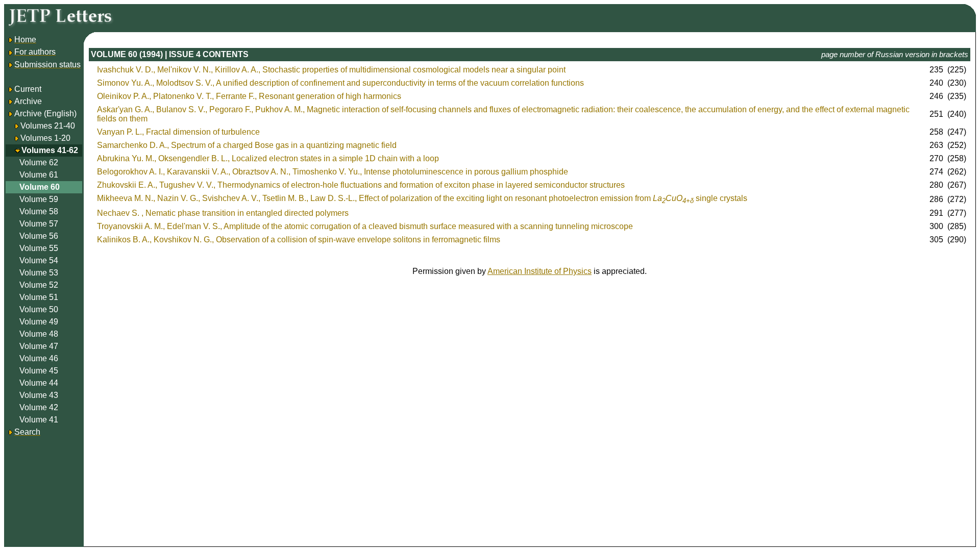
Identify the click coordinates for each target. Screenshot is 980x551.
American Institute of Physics (539, 271)
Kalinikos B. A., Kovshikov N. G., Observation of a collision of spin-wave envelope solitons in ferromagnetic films (298, 239)
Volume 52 (38, 285)
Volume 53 (38, 272)
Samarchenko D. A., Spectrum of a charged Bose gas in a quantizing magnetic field (247, 145)
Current (27, 89)
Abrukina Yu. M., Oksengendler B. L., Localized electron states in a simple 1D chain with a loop (268, 158)
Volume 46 (38, 358)
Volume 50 (38, 309)
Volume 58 (38, 211)
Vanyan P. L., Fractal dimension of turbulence (178, 132)
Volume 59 (38, 199)
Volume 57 (38, 223)
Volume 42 (38, 407)
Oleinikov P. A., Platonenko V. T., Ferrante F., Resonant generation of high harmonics (249, 96)
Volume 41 (38, 419)
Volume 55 (38, 248)
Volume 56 (38, 236)
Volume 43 (38, 395)
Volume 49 (38, 321)
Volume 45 (38, 370)
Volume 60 (39, 187)
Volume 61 (38, 174)
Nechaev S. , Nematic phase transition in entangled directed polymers (223, 213)
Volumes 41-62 (49, 150)
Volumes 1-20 (45, 138)
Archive (28, 101)
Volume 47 (38, 346)
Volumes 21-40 (47, 125)
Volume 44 (38, 383)
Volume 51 (38, 297)
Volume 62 (38, 162)
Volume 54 (38, 260)
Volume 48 (38, 334)
